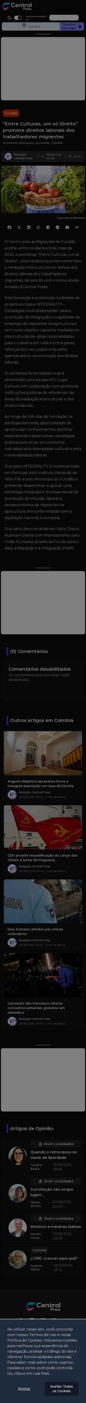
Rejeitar (24, 1389)
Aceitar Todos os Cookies (61, 1388)
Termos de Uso (42, 1335)
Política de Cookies (24, 1340)
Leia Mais (41, 1373)
